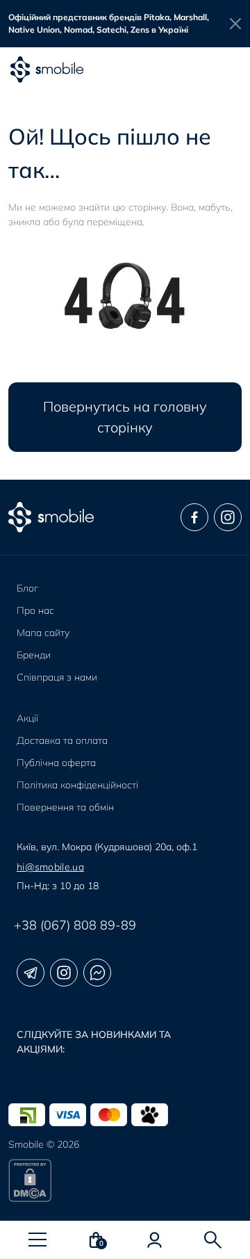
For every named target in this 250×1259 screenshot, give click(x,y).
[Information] (236, 23)
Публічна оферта (56, 762)
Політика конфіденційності (77, 785)
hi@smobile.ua (50, 867)
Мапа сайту (43, 632)
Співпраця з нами (57, 677)
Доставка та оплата (62, 740)
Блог (27, 588)
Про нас (35, 610)
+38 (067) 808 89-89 (75, 925)
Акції (27, 718)
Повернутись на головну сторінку (125, 417)
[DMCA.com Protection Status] (125, 1180)
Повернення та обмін (65, 807)
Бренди (34, 655)
